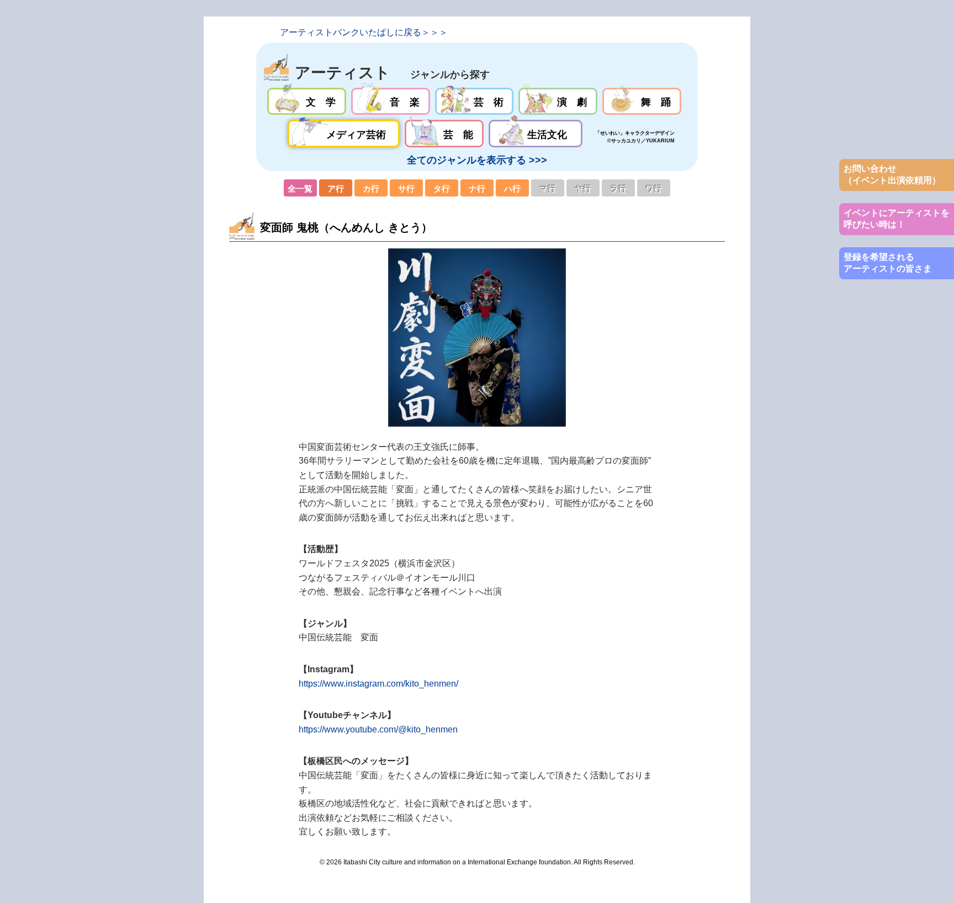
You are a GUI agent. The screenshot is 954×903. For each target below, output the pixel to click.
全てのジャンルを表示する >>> (477, 160)
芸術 (474, 101)
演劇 (558, 101)
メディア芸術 (344, 133)
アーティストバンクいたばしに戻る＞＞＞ (364, 32)
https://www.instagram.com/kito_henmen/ (378, 683)
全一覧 (300, 188)
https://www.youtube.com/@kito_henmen (378, 729)
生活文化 (535, 133)
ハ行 (512, 188)
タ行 (441, 188)
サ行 (406, 188)
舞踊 (642, 101)
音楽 (390, 101)
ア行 (335, 188)
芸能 (444, 133)
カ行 (371, 188)
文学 (306, 101)
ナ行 (477, 188)
